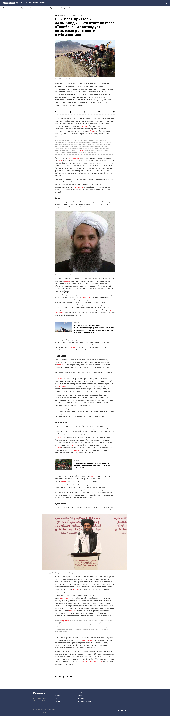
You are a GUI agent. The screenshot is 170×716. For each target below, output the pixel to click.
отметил (80, 150)
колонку (94, 476)
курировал (64, 305)
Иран (70, 8)
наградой (103, 434)
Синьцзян (64, 8)
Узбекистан (33, 8)
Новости (28, 3)
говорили (72, 610)
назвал (64, 490)
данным (67, 281)
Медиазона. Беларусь (84, 701)
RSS (80, 693)
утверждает (62, 386)
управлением (79, 187)
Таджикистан (44, 8)
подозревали (65, 620)
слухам (59, 160)
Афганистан (6, 8)
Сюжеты (43, 3)
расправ (74, 347)
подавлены (84, 126)
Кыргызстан (24, 8)
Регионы (57, 701)
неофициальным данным (92, 661)
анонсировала (74, 158)
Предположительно (86, 640)
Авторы (57, 695)
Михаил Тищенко (77, 15)
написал (76, 450)
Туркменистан (54, 8)
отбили (91, 131)
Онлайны (57, 698)
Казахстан (15, 8)
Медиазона (81, 698)
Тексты (35, 3)
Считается (59, 378)
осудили (64, 481)
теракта (58, 447)
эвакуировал (65, 598)
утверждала (87, 297)
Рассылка (80, 695)
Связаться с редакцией (62, 693)
